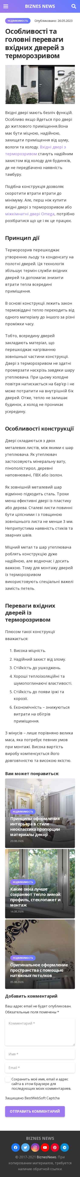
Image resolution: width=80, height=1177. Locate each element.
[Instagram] (35, 1147)
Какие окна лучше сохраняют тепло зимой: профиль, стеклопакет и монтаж (35, 897)
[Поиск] (74, 6)
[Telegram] (64, 1147)
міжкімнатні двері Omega (29, 213)
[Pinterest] (55, 1147)
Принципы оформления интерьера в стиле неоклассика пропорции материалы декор (35, 826)
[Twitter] (25, 1147)
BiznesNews (46, 1157)
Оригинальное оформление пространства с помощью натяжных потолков (39, 970)
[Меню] (6, 6)
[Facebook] (15, 1147)
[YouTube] (45, 1147)
